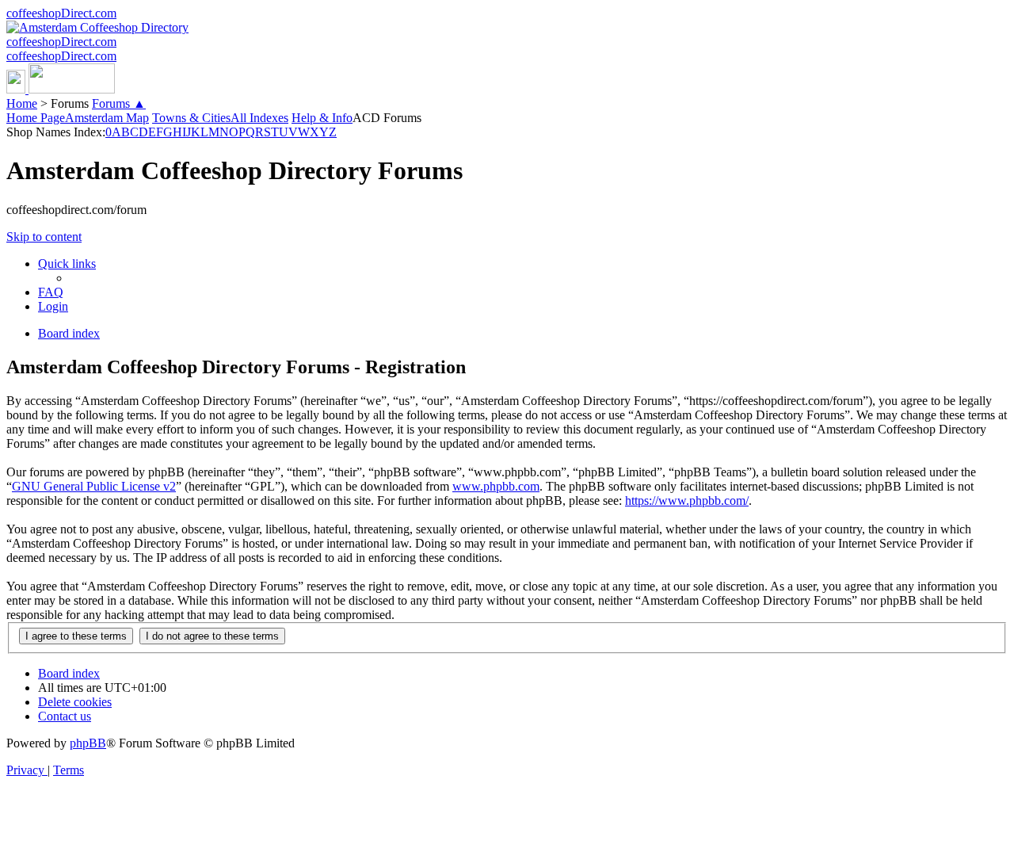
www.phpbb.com (495, 486)
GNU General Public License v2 (94, 486)
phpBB (88, 743)
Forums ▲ (119, 103)
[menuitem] (50, 292)
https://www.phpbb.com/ (687, 500)
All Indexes (259, 117)
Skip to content (44, 236)
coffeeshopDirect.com (61, 13)
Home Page (35, 117)
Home (21, 103)
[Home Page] (60, 89)
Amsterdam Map (107, 117)
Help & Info (322, 117)
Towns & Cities (191, 117)
